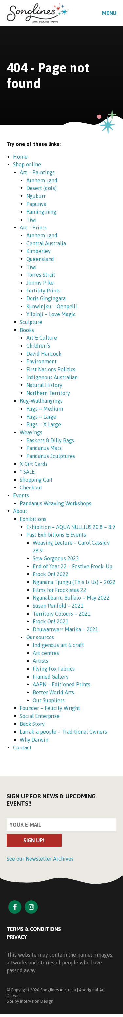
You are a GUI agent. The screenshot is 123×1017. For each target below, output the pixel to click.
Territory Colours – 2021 (62, 614)
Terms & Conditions (34, 929)
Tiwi (31, 220)
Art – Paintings (37, 172)
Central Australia (46, 243)
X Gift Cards (34, 464)
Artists (40, 661)
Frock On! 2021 (51, 621)
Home (20, 157)
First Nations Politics (50, 369)
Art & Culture (41, 338)
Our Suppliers (49, 700)
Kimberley (38, 251)
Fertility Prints (43, 290)
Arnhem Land (41, 180)
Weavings (31, 432)
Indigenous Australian (52, 377)
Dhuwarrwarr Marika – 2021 (65, 629)
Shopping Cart (36, 480)
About (20, 511)
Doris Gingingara (46, 298)
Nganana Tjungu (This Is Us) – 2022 (74, 582)
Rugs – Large (41, 417)
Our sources (40, 637)
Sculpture (31, 322)
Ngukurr (36, 196)
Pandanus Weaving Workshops (55, 503)
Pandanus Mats (44, 448)
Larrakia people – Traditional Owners (63, 732)
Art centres (46, 653)
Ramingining (41, 212)
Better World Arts (53, 692)
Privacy (17, 937)
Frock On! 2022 (51, 574)
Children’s (38, 346)
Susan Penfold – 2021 (58, 606)
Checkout (31, 487)
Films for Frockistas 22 (59, 590)
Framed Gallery (51, 677)
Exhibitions (33, 519)
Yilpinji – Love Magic (51, 314)
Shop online (27, 164)
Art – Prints (33, 227)
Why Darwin (34, 740)
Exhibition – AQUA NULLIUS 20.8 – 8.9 (70, 527)
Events (21, 495)
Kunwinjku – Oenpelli (51, 306)
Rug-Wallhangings (41, 401)
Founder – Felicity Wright (50, 708)
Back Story (32, 724)
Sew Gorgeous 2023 (56, 558)
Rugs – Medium (44, 409)
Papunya (36, 204)
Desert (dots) (41, 188)
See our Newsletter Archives (40, 859)
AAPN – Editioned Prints (61, 684)
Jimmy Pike (40, 283)
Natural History (44, 385)
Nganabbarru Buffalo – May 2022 (71, 598)
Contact (22, 747)
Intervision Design (36, 1001)
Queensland (40, 259)
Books (27, 330)
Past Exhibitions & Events (56, 535)
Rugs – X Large (43, 424)
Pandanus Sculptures (50, 456)
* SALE (27, 472)
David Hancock (44, 354)
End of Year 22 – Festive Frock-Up (72, 566)
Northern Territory (48, 393)
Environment (41, 361)
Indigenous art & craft (58, 645)
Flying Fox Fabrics (54, 669)
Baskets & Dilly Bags (50, 440)
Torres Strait (40, 275)
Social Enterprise (40, 716)
